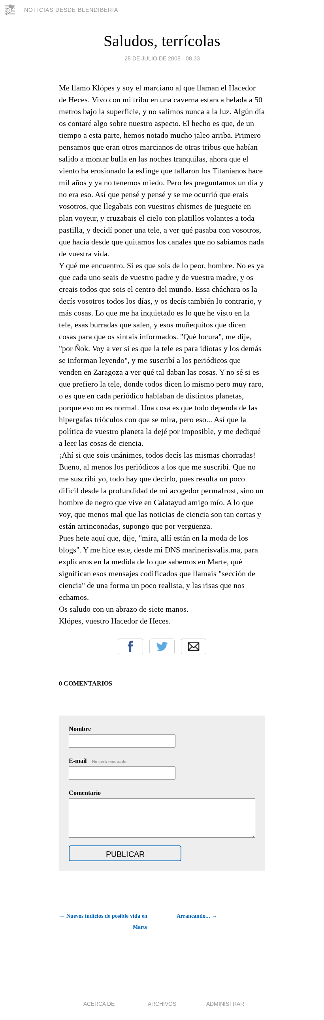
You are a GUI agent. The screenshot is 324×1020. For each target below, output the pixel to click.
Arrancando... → (197, 916)
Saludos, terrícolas (162, 41)
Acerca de (99, 1004)
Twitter (162, 646)
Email (193, 646)
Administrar (225, 1004)
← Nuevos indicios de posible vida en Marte (103, 921)
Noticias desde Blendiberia (71, 10)
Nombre (80, 728)
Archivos (162, 1004)
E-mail (98, 760)
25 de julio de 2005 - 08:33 (162, 58)
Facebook (130, 646)
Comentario (85, 792)
